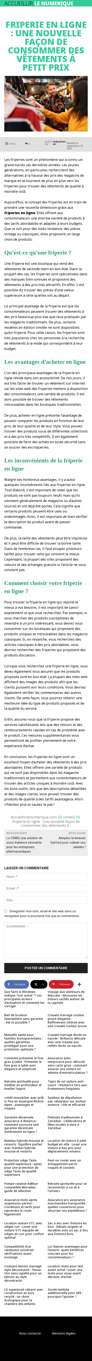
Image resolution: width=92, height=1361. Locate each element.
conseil (69, 816)
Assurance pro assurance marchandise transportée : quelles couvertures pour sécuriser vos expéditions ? (67, 1205)
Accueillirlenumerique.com (34, 816)
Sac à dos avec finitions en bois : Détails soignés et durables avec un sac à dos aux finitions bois (68, 1228)
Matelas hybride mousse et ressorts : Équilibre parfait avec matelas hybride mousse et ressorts (24, 1146)
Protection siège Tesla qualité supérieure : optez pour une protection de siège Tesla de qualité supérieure (23, 1167)
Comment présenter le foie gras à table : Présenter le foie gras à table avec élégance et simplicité (23, 1063)
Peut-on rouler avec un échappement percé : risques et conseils (64, 1164)
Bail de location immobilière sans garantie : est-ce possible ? (23, 1018)
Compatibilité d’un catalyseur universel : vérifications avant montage (19, 1251)
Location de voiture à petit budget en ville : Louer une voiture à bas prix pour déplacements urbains (67, 1146)
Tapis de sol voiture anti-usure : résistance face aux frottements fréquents (67, 1085)
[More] (79, 984)
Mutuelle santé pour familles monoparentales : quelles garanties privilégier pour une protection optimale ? (23, 1042)
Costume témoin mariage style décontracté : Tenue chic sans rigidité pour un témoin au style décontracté (23, 1273)
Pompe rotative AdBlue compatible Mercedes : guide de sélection (21, 1187)
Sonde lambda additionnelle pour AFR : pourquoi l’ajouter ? (65, 1293)
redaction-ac (59, 142)
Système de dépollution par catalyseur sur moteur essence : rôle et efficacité (67, 1101)
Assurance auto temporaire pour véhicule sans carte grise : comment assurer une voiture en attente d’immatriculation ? (68, 1065)
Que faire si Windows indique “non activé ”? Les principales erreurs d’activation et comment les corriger (24, 999)
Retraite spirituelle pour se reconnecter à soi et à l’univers (67, 1187)
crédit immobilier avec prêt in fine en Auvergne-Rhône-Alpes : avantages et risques (24, 1103)
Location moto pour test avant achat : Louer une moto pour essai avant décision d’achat (65, 1271)
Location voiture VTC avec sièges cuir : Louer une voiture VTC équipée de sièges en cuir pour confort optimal (24, 1230)
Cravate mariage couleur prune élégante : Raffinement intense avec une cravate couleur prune (67, 1020)
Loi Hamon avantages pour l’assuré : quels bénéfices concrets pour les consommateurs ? (68, 1251)
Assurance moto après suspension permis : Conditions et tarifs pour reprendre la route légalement (22, 1207)
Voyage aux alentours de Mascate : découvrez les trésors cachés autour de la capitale (66, 997)
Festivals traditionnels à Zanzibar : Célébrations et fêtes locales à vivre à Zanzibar (67, 1122)
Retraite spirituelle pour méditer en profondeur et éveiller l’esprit (23, 1085)
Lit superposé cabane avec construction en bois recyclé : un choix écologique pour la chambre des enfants (23, 1296)
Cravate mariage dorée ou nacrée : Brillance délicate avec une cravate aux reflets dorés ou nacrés (67, 1040)
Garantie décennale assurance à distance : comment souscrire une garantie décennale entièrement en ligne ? (21, 1124)
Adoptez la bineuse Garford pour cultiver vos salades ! (68, 842)
